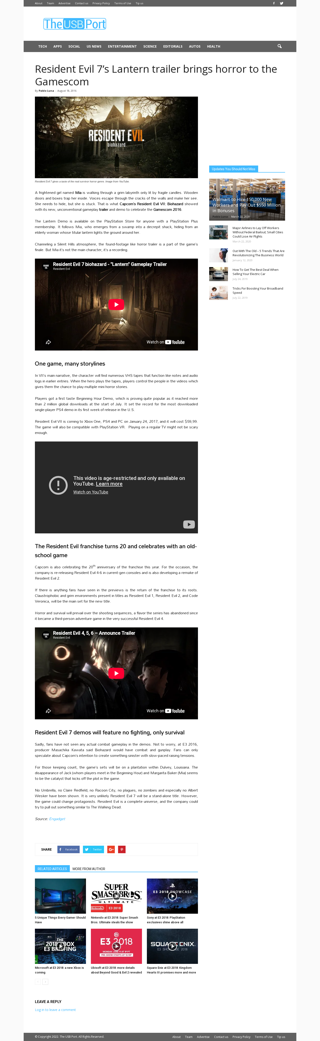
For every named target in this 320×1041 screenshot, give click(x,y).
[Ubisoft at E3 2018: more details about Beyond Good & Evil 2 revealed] (116, 946)
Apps (57, 46)
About (38, 3)
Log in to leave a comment (55, 1009)
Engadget (57, 818)
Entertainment (122, 46)
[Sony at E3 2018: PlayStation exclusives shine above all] (172, 896)
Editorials (172, 46)
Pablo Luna (46, 90)
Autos (195, 46)
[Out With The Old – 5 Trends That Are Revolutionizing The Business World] (218, 255)
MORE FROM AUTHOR (89, 869)
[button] (279, 46)
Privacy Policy (101, 3)
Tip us (139, 3)
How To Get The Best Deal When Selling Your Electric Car (256, 272)
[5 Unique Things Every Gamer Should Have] (60, 896)
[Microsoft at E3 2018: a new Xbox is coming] (60, 946)
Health (213, 46)
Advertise (65, 3)
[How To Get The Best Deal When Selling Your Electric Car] (218, 274)
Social (74, 46)
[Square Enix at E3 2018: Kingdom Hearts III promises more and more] (172, 946)
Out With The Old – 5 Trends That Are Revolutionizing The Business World (259, 253)
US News (94, 46)
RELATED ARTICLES (52, 869)
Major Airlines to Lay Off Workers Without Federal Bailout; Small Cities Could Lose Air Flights (258, 232)
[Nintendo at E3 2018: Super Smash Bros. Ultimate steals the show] (116, 896)
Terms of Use (122, 3)
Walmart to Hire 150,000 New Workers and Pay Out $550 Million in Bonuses (246, 204)
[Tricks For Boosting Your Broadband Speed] (218, 293)
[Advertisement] (200, 23)
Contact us (81, 3)
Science (150, 46)
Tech (42, 46)
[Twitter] (281, 3)
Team (50, 3)
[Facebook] (273, 3)
